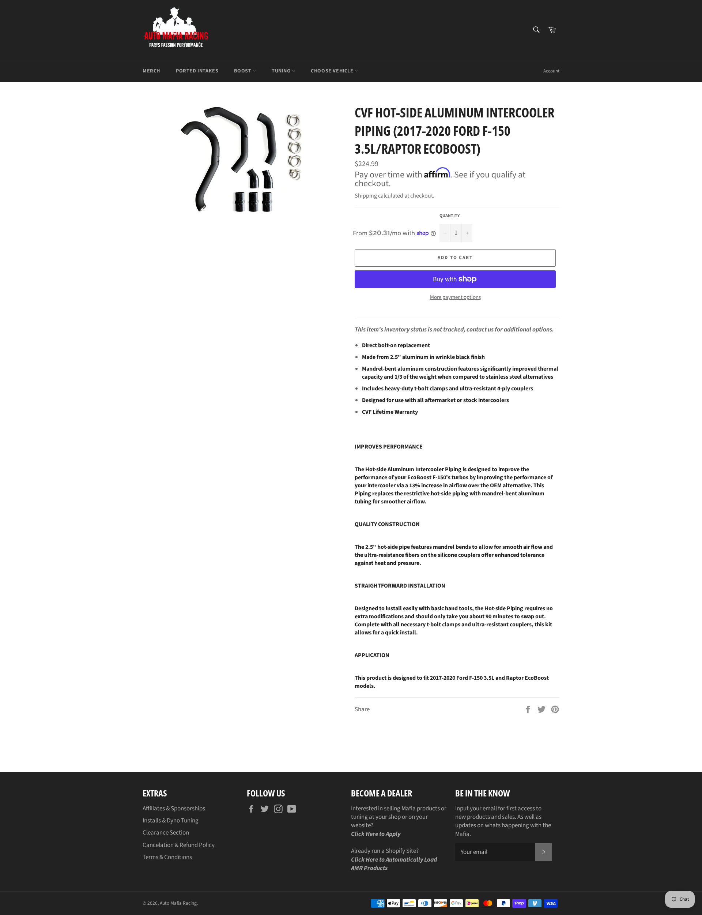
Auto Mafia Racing (178, 903)
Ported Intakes (197, 71)
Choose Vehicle (333, 71)
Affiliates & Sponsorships (174, 808)
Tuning (282, 71)
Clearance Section (166, 832)
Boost (243, 71)
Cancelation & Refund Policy (179, 845)
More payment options (455, 297)
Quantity (449, 216)
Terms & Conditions (167, 857)
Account (551, 71)
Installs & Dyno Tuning (171, 820)
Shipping (366, 196)
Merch (151, 71)
